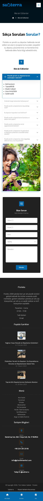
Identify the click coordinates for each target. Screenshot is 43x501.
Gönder (21, 267)
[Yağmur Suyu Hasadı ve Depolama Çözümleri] (22, 336)
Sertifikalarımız (21, 412)
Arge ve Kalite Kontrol (21, 417)
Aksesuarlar (22, 405)
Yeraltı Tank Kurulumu (21, 410)
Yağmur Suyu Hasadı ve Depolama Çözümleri (21, 343)
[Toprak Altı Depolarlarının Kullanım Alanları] (22, 375)
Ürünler (21, 402)
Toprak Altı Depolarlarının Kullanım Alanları (22, 382)
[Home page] (13, 18)
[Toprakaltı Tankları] (12, 5)
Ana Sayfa (21, 398)
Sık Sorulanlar (21, 407)
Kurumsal (21, 400)
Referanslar (22, 415)
